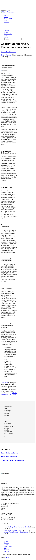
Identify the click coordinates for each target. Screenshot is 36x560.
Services (6, 30)
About (6, 32)
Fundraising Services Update (12, 530)
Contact (6, 22)
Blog (5, 35)
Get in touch (4, 383)
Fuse (7, 557)
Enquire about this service (8, 52)
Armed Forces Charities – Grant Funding (16, 532)
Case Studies (8, 34)
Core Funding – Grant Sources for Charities (17, 527)
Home (2, 55)
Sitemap (6, 551)
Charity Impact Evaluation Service (9, 393)
